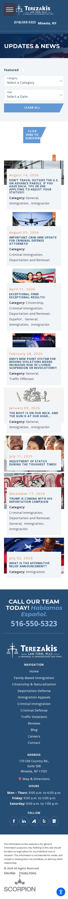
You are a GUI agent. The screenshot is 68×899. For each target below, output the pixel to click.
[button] (60, 892)
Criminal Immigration (34, 703)
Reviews (34, 723)
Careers (34, 736)
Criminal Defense (34, 710)
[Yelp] (44, 821)
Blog (34, 729)
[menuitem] (34, 671)
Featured (11, 70)
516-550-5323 (34, 623)
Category (12, 78)
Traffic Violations (34, 716)
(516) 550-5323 (25, 22)
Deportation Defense (34, 691)
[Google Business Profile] (54, 821)
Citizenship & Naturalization (34, 684)
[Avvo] (34, 821)
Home (34, 671)
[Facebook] (13, 821)
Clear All (32, 107)
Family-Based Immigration (34, 678)
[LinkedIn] (23, 821)
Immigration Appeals (34, 697)
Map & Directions (36, 779)
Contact (34, 742)
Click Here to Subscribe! (32, 134)
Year (9, 92)
